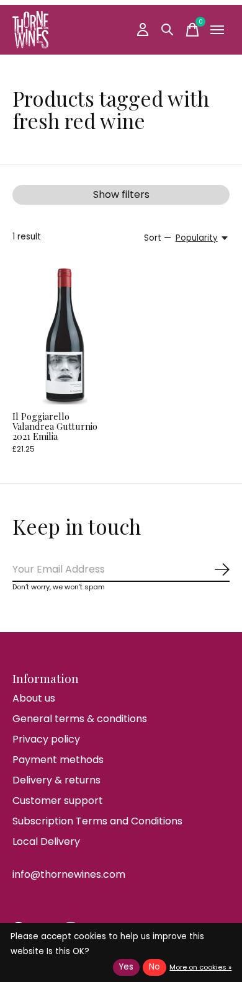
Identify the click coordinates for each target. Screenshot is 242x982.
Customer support (57, 800)
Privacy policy (46, 739)
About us (33, 698)
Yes (126, 967)
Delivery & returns (56, 780)
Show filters (121, 194)
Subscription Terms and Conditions (97, 821)
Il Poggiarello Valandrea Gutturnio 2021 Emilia (54, 426)
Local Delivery (46, 841)
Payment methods (58, 759)
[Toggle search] (167, 29)
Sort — (157, 238)
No (154, 967)
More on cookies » (200, 967)
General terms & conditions (79, 719)
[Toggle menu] (217, 29)
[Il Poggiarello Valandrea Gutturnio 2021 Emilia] (64, 334)
